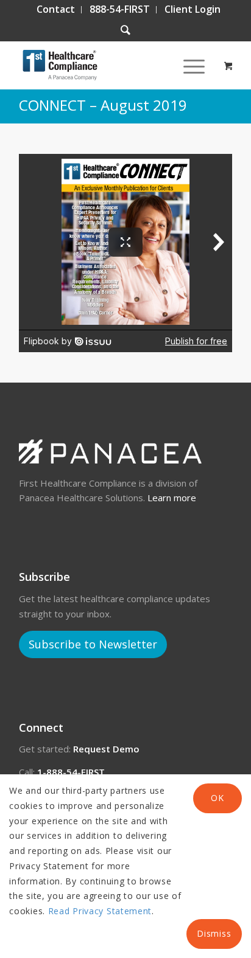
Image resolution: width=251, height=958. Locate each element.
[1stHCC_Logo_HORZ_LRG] (104, 65)
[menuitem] (56, 9)
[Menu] (188, 65)
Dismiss (214, 933)
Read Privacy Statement (100, 911)
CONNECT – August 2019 (103, 105)
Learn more (171, 497)
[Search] (125, 30)
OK (217, 798)
